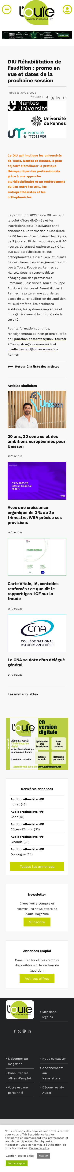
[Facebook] (14, 1031)
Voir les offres (37, 978)
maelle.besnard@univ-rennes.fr (31, 349)
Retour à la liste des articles (37, 366)
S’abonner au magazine (18, 1061)
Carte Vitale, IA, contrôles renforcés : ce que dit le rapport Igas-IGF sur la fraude (33, 591)
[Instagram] (24, 1031)
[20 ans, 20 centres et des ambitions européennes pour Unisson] (37, 393)
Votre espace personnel (18, 1090)
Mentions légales (49, 1014)
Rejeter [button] (43, 1155)
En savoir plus (39, 1148)
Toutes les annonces (37, 866)
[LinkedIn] (29, 1031)
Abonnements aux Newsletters (53, 1073)
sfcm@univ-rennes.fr (36, 344)
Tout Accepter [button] (16, 1163)
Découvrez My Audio (53, 1090)
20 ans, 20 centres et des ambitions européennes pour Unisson (36, 441)
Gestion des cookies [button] (20, 1155)
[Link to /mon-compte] (67, 9)
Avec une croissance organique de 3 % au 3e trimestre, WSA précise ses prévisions (35, 515)
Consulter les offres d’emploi (19, 1075)
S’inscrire (37, 922)
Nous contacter (54, 1058)
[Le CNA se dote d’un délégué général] (37, 617)
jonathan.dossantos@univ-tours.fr (40, 339)
